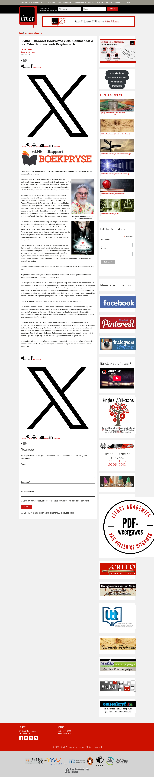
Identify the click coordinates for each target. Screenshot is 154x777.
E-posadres (106, 239)
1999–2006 (117, 461)
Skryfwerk (79, 2)
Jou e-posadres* (28, 491)
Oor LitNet (24, 2)
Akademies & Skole (38, 2)
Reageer (24, 464)
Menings (51, 2)
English (109, 2)
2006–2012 (117, 464)
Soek (112, 9)
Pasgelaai (119, 2)
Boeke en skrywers (33, 33)
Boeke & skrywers (65, 2)
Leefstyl (90, 2)
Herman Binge (26, 49)
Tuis (21, 33)
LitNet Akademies (117, 73)
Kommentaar (117, 82)
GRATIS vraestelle (117, 77)
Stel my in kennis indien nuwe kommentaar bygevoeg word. (49, 513)
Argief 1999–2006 (64, 731)
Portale (100, 2)
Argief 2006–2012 (64, 733)
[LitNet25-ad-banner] (88, 21)
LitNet (128, 2)
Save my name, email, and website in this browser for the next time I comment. (56, 501)
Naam (103, 249)
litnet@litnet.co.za (28, 731)
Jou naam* (25, 482)
